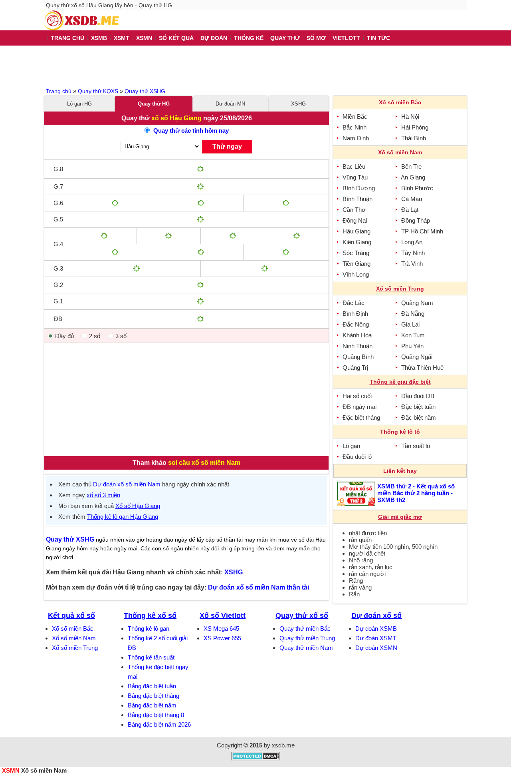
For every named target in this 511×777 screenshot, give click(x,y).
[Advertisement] (255, 66)
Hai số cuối (357, 395)
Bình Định (355, 313)
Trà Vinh (412, 263)
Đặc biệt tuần (418, 406)
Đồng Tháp (415, 220)
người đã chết (367, 553)
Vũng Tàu (355, 177)
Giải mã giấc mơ (400, 517)
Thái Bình (413, 138)
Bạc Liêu (354, 166)
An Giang (413, 177)
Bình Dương (359, 188)
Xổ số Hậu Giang (137, 505)
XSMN (11, 770)
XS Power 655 (222, 638)
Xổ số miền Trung (75, 647)
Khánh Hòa (357, 335)
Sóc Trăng (356, 252)
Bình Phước (417, 188)
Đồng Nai (355, 220)
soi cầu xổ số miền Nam (204, 462)
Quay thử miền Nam (306, 647)
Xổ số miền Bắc (72, 628)
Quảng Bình (358, 356)
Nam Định (356, 138)
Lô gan (351, 445)
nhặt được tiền (368, 533)
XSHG (298, 104)
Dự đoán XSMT (375, 638)
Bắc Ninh (354, 127)
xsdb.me (283, 745)
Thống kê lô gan (148, 628)
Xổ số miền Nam (74, 638)
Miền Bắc (355, 116)
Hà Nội (410, 116)
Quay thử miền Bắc (305, 628)
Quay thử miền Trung (307, 638)
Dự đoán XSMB (376, 628)
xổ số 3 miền (103, 495)
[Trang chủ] (81, 20)
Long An (411, 242)
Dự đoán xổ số (376, 616)
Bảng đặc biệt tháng (153, 695)
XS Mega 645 (221, 628)
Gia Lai (410, 324)
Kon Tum (413, 335)
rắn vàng (360, 587)
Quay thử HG (154, 104)
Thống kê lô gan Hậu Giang (122, 516)
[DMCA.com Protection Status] (255, 758)
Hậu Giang (356, 231)
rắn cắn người (367, 573)
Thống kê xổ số (150, 616)
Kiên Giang (357, 242)
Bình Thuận (357, 198)
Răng (356, 580)
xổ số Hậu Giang (176, 118)
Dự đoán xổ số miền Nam (126, 484)
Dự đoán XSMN (376, 647)
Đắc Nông (356, 324)
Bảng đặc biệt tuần (152, 686)
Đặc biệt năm (418, 417)
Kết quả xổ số (71, 616)
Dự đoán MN (230, 104)
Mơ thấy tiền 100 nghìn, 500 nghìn (393, 546)
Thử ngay (227, 146)
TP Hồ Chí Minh (422, 231)
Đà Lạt (409, 209)
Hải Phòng (414, 127)
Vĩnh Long (356, 274)
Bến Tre (411, 166)
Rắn (354, 594)
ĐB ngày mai (359, 406)
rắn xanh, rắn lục (370, 567)
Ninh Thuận (357, 346)
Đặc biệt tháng (361, 417)
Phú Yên (412, 346)
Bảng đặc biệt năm (152, 705)
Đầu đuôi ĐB (417, 395)
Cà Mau (411, 198)
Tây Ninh (413, 252)
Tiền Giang (356, 263)
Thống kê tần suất (151, 657)
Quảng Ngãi (416, 356)
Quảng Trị (355, 367)
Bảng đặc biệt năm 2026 (159, 724)
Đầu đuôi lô (357, 456)
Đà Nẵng (412, 313)
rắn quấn (360, 539)
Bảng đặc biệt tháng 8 (156, 714)
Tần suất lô (415, 445)
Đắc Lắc (353, 302)
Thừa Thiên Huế (422, 367)
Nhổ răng (361, 560)
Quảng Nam (417, 302)
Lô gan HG (79, 104)
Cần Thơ (354, 209)
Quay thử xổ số (301, 616)
